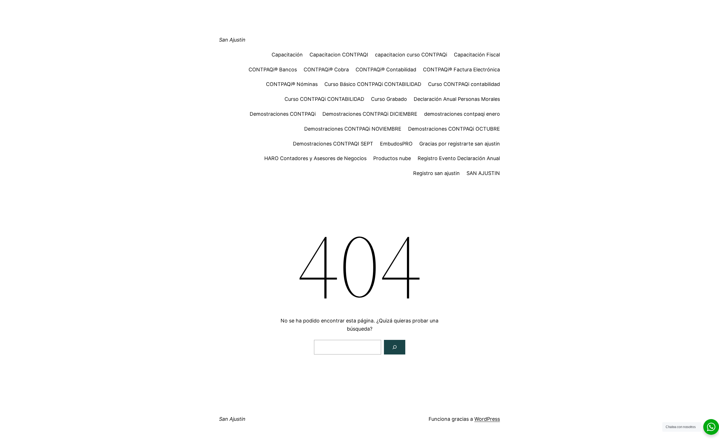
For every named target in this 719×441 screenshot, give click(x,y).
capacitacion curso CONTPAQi (411, 55)
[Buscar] (394, 347)
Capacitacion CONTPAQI (339, 55)
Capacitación (287, 55)
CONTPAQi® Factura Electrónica (461, 69)
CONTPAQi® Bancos (273, 69)
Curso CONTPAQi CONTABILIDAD (324, 99)
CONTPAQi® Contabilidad (386, 69)
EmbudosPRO (396, 144)
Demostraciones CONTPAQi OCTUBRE (454, 129)
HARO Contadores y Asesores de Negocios (315, 158)
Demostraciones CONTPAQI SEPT (333, 144)
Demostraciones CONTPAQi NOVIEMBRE (352, 129)
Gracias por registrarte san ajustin (459, 144)
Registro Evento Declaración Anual (459, 158)
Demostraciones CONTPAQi (283, 114)
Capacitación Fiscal (477, 55)
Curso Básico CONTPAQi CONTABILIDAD (372, 84)
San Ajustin (232, 40)
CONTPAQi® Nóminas (292, 84)
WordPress (487, 419)
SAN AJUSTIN (483, 173)
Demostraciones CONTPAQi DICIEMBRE (369, 114)
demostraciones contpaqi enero (462, 114)
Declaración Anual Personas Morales (457, 99)
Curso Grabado (389, 99)
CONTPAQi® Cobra (326, 69)
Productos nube (392, 158)
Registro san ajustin (436, 173)
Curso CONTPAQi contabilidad (464, 84)
